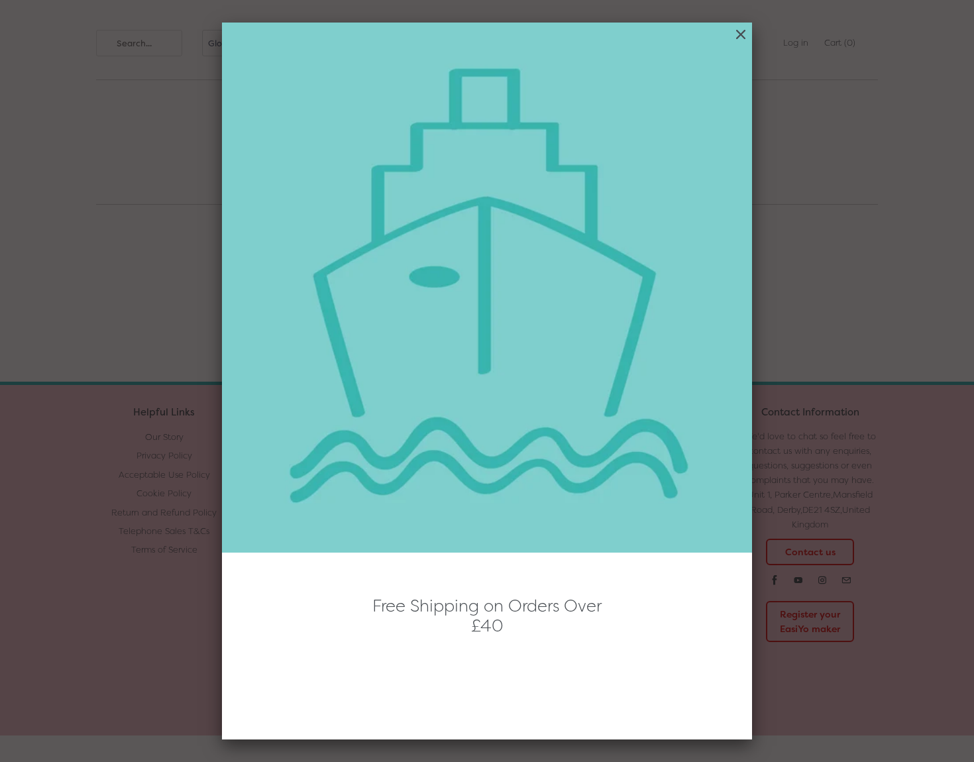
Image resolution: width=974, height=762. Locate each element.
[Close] (740, 35)
